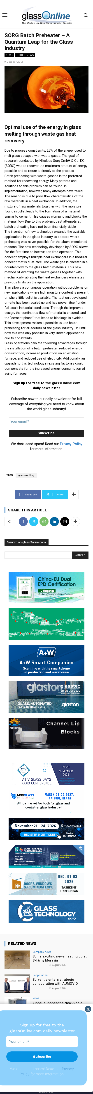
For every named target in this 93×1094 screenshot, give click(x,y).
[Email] (64, 521)
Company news (42, 951)
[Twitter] (33, 521)
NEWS (9, 55)
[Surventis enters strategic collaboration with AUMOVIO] (17, 983)
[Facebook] (23, 521)
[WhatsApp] (44, 521)
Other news (25, 55)
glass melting (26, 475)
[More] (74, 494)
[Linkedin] (54, 521)
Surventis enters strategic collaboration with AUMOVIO (55, 982)
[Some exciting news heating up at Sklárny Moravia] (17, 959)
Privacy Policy (71, 444)
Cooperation (40, 975)
